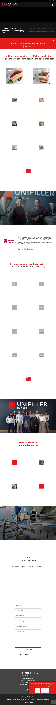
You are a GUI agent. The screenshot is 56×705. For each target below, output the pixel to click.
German (46, 0)
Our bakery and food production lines (28, 534)
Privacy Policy (22, 699)
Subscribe (28, 46)
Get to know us (28, 426)
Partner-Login (29, 702)
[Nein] (54, 688)
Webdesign (46, 699)
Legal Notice (31, 699)
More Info (45, 690)
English (52, 0)
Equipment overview (28, 219)
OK (38, 690)
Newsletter (39, 699)
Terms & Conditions (12, 699)
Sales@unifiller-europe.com (26, 599)
